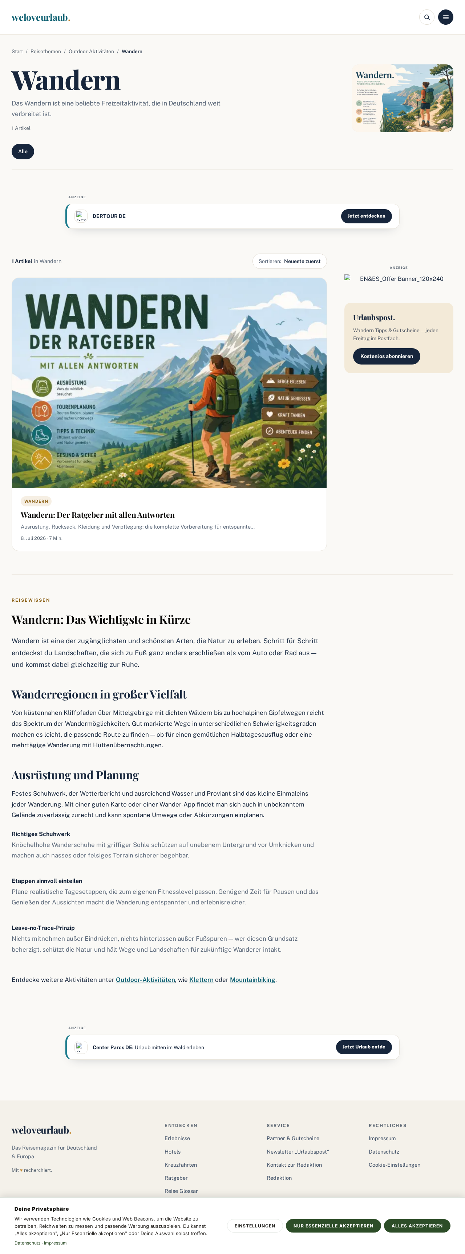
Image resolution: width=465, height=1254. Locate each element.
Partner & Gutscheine (293, 1138)
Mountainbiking (252, 979)
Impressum (382, 1138)
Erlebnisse (177, 1138)
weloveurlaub (41, 17)
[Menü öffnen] (445, 17)
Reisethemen (46, 51)
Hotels (173, 1151)
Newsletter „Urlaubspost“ (298, 1151)
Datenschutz (384, 1151)
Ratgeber (176, 1178)
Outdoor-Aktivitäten (91, 51)
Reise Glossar (181, 1191)
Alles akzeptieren (417, 1226)
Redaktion (279, 1178)
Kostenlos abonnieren (386, 356)
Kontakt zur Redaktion (294, 1165)
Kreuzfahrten (181, 1165)
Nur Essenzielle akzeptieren (333, 1226)
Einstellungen (255, 1226)
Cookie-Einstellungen (394, 1165)
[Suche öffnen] (426, 17)
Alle (23, 151)
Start (17, 51)
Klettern (201, 979)
